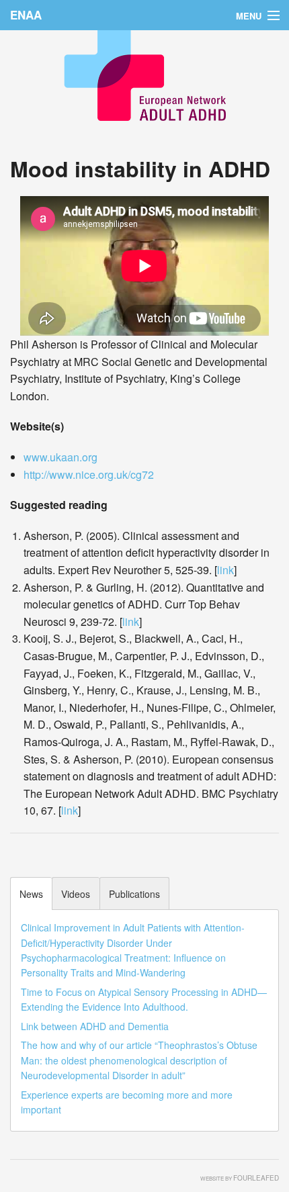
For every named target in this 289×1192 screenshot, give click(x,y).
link (225, 570)
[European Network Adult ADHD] (144, 69)
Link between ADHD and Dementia (95, 1026)
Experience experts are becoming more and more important (127, 1102)
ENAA (26, 15)
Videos (75, 894)
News (31, 894)
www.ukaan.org (60, 457)
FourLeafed (256, 1178)
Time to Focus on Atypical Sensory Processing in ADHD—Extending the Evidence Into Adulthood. (144, 999)
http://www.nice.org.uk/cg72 (89, 474)
